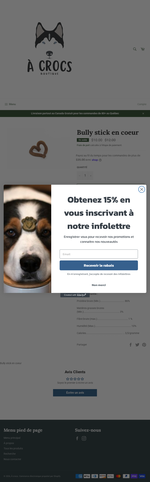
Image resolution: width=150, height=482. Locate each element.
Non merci (99, 285)
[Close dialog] (141, 189)
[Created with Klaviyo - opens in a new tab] (75, 295)
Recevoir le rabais (99, 265)
